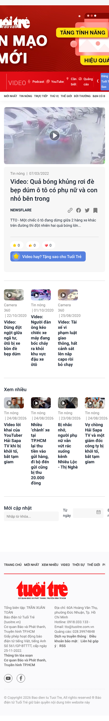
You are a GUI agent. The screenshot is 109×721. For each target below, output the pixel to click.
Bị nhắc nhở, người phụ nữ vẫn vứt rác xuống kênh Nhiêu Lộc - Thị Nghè (68, 446)
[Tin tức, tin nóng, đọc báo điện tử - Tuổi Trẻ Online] (5, 82)
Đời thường (82, 96)
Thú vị (54, 96)
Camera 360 (10, 308)
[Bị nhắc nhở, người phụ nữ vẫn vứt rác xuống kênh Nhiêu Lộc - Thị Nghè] (68, 402)
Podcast (38, 82)
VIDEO (17, 83)
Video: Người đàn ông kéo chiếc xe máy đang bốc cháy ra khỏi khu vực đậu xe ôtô (41, 340)
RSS (63, 646)
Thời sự (78, 565)
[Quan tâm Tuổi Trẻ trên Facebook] (21, 678)
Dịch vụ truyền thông (70, 637)
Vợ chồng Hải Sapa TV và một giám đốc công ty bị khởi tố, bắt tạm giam (94, 443)
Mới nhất (10, 96)
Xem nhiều (15, 389)
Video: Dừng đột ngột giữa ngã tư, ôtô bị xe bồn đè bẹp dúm (13, 338)
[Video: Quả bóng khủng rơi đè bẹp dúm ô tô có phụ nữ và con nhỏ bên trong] (54, 135)
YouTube (57, 82)
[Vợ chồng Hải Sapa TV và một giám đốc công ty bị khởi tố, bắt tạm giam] (95, 402)
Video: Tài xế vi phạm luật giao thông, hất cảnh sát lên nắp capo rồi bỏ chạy (67, 343)
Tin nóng (25, 96)
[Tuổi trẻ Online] (42, 589)
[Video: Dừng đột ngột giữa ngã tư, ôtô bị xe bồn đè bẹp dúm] (14, 294)
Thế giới (66, 96)
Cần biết (73, 81)
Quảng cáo (88, 81)
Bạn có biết (101, 96)
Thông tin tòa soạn (18, 656)
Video (65, 565)
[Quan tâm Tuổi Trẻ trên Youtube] (8, 678)
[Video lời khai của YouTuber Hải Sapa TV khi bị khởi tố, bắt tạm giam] (14, 402)
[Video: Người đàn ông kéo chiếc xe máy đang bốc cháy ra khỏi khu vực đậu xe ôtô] (41, 294)
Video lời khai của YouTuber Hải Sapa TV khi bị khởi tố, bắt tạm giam (13, 443)
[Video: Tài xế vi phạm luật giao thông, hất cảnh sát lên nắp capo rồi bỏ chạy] (68, 294)
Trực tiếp (41, 96)
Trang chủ (13, 565)
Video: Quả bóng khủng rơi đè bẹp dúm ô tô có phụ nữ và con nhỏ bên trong (53, 190)
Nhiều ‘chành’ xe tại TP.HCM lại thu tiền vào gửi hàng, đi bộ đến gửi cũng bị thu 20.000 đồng (40, 454)
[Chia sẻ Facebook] (78, 210)
